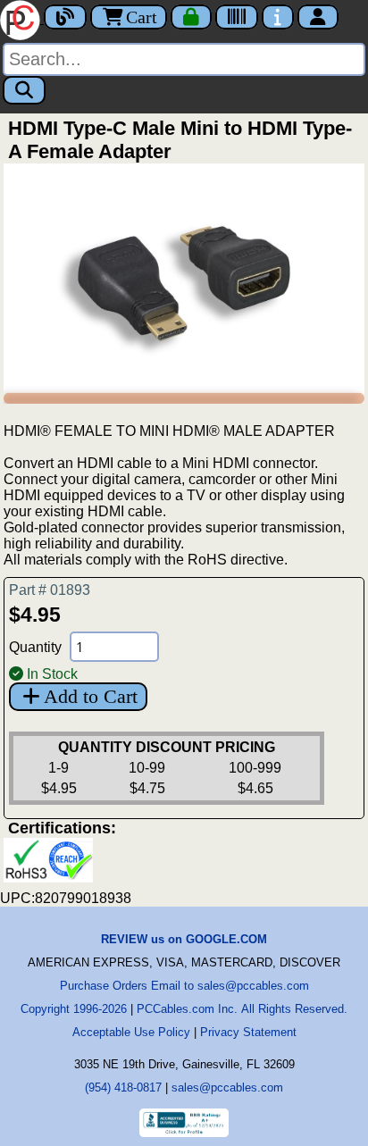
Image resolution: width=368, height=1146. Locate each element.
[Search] (24, 90)
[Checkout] (191, 16)
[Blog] (65, 16)
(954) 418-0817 (123, 1087)
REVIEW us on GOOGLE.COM (184, 939)
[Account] (318, 16)
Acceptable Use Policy (131, 1032)
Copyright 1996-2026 (74, 1009)
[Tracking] (236, 16)
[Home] (22, 18)
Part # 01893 (49, 590)
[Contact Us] (278, 16)
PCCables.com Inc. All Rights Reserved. (242, 1009)
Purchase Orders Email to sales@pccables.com (184, 985)
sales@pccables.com (227, 1087)
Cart (141, 17)
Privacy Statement (248, 1032)
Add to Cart (91, 696)
